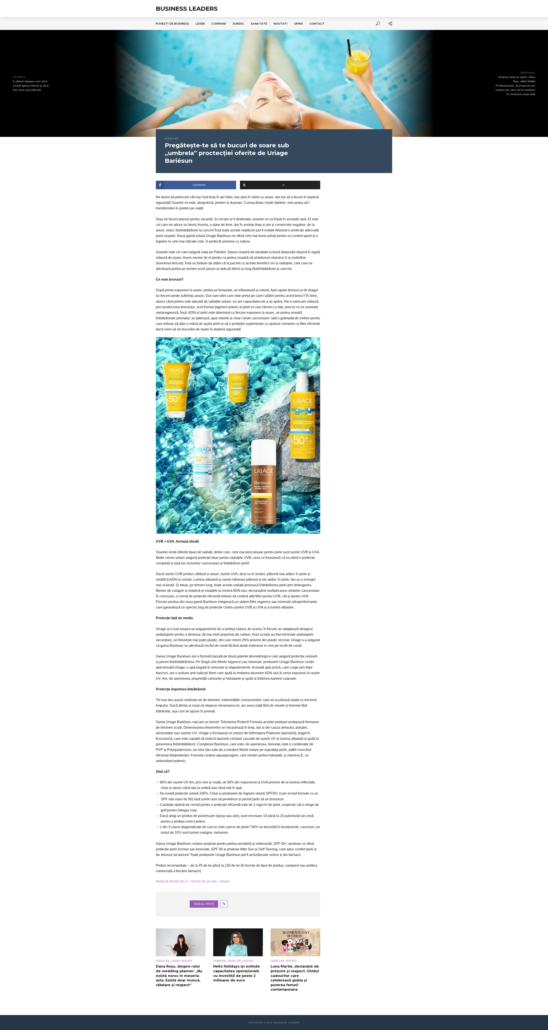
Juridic (238, 23)
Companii (218, 23)
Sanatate (259, 23)
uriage (224, 881)
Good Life (172, 138)
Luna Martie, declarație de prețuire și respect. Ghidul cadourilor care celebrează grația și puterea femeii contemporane (295, 978)
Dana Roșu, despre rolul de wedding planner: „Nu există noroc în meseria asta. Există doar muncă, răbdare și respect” (179, 975)
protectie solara (204, 881)
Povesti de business (172, 23)
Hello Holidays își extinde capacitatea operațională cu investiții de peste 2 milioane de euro (236, 973)
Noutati (280, 23)
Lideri (200, 23)
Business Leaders (187, 9)
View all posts (204, 904)
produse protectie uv (172, 881)
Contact (317, 23)
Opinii (298, 23)
